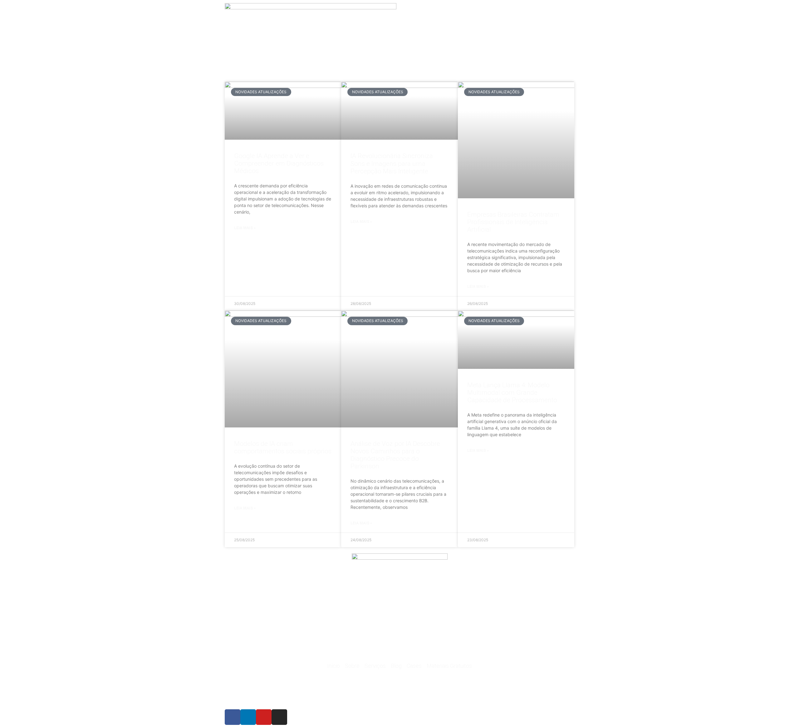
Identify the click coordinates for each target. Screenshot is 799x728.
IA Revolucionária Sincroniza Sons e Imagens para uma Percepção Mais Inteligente (391, 163)
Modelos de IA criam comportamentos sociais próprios (282, 447)
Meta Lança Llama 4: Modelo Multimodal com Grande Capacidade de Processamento (512, 392)
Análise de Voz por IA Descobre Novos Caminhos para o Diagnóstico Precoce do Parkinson (395, 455)
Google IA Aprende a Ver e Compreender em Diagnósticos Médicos (279, 163)
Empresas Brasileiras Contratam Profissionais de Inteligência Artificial (513, 222)
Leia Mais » (245, 228)
